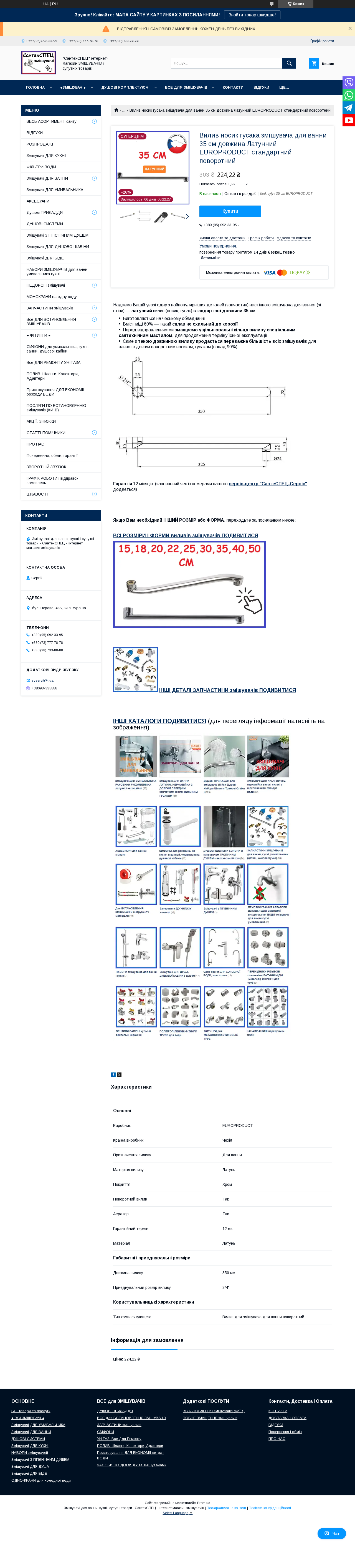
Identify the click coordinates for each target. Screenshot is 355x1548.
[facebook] (113, 1075)
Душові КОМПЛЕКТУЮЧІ (125, 87)
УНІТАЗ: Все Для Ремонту (119, 1439)
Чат (336, 1533)
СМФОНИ (105, 1432)
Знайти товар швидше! (252, 14)
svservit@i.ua (43, 680)
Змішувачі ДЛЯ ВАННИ (47, 178)
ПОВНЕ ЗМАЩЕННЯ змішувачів (210, 1418)
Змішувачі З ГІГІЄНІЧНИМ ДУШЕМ (57, 235)
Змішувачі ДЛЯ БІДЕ (45, 258)
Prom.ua (203, 1503)
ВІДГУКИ (261, 87)
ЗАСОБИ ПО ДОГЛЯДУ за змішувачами (131, 1465)
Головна (35, 87)
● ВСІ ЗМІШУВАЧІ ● (27, 1418)
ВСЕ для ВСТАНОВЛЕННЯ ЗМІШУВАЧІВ (131, 1418)
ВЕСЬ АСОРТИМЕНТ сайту (52, 121)
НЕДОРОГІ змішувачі (46, 285)
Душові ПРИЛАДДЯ (45, 212)
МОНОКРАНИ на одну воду (52, 296)
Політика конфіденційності (270, 1508)
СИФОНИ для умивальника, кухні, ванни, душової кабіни (57, 348)
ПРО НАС (35, 444)
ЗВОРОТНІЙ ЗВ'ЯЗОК (46, 467)
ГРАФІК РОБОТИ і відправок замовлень (52, 480)
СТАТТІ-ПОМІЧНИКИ (46, 433)
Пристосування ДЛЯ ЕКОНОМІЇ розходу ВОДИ (56, 391)
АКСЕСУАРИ (38, 201)
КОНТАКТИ (233, 87)
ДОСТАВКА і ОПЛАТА (287, 1418)
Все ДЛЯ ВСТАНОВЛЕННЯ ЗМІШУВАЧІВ (51, 321)
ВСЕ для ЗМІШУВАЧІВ (186, 87)
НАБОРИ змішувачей (29, 1453)
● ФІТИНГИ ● (38, 335)
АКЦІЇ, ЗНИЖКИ (41, 421)
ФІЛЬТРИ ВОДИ (41, 167)
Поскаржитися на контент (226, 1508)
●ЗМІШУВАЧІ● (73, 87)
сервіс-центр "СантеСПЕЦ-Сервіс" (268, 483)
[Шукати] (289, 63)
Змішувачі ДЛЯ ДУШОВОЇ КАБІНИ (58, 246)
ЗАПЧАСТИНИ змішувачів (50, 308)
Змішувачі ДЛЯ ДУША (30, 1466)
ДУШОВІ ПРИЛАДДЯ (115, 1411)
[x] (119, 1075)
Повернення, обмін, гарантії (52, 455)
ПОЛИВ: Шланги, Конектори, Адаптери (53, 376)
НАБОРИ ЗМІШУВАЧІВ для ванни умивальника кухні (57, 271)
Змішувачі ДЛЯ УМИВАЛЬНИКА (55, 189)
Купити (230, 211)
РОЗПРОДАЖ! (40, 144)
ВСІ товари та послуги (30, 1411)
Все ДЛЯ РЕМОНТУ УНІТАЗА (53, 362)
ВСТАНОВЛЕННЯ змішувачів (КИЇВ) (214, 1411)
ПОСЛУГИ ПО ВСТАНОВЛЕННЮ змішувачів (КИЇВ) (56, 407)
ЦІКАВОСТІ (37, 494)
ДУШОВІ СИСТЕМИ (45, 224)
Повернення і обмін (285, 1432)
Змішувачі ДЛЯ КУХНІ (46, 155)
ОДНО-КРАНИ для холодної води (41, 1480)
